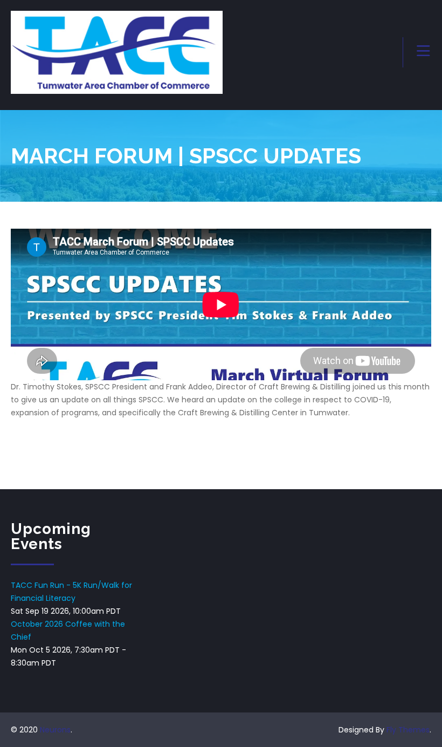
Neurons (55, 729)
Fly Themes (408, 729)
